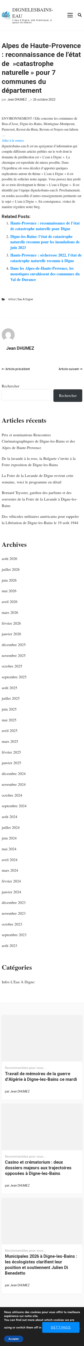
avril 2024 (9, 859)
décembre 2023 (14, 902)
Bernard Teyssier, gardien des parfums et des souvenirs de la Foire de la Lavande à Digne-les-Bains (39, 499)
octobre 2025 (12, 666)
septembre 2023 (14, 934)
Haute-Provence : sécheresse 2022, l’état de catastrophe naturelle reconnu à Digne (46, 257)
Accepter (13, 1339)
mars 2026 (10, 612)
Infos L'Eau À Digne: (20, 299)
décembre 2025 (14, 644)
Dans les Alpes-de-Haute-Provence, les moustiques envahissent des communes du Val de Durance (45, 273)
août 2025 (9, 687)
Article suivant (69, 369)
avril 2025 (9, 730)
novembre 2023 (14, 913)
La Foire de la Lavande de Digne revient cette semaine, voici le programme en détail (37, 478)
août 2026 (9, 558)
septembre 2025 (14, 676)
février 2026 (11, 623)
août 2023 (9, 945)
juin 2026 (9, 580)
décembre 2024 (14, 773)
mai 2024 (9, 848)
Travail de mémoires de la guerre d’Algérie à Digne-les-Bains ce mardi (41, 1076)
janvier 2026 (11, 633)
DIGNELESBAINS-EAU (32, 12)
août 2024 (9, 816)
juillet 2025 (11, 698)
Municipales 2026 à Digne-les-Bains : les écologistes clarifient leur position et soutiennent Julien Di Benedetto (41, 1265)
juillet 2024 (11, 827)
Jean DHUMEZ (17, 99)
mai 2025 (9, 719)
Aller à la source (13, 140)
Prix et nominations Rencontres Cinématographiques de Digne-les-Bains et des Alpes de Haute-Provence (38, 441)
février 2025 (11, 752)
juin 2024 (9, 838)
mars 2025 (10, 741)
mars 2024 (10, 870)
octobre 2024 (12, 795)
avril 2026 (9, 601)
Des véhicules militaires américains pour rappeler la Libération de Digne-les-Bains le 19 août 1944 (40, 519)
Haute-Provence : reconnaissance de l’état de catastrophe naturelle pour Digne (45, 225)
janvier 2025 (11, 762)
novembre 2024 (14, 784)
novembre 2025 (14, 655)
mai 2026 (9, 590)
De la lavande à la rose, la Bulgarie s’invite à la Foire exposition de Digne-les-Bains (39, 461)
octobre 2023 (12, 924)
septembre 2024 (14, 805)
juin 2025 (9, 709)
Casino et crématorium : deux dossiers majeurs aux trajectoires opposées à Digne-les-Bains (38, 1168)
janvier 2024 (11, 891)
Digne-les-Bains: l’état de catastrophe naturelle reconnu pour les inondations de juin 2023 (45, 242)
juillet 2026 (11, 569)
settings (61, 1327)
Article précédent (17, 369)
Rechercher (10, 385)
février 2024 (11, 881)
